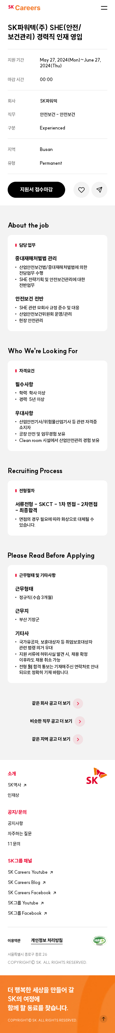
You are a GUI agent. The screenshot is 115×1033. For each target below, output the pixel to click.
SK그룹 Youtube (23, 903)
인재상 (13, 795)
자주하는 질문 (20, 834)
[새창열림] (99, 940)
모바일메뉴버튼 (104, 7)
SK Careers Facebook (29, 893)
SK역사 (14, 785)
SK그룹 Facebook (25, 913)
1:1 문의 (14, 844)
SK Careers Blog (24, 882)
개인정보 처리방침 (47, 940)
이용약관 (14, 940)
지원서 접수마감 (36, 189)
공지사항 (15, 823)
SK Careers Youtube (28, 872)
